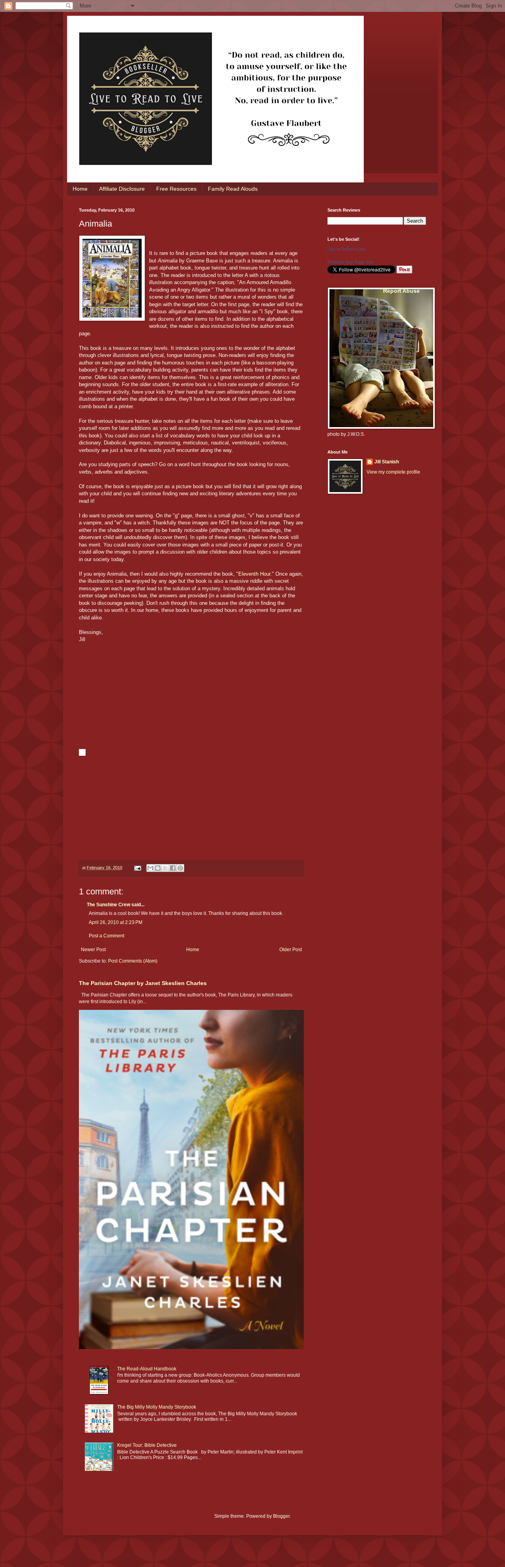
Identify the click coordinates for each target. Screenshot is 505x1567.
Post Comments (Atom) (132, 961)
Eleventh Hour (254, 574)
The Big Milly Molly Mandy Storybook (156, 1407)
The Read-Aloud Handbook (146, 1369)
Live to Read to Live (346, 249)
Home (80, 189)
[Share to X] (165, 868)
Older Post (290, 949)
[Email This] (150, 868)
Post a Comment (106, 936)
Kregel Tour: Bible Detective (147, 1445)
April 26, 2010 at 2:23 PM (115, 922)
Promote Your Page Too (350, 262)
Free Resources (176, 189)
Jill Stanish (386, 462)
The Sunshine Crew (108, 904)
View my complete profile (393, 472)
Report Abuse (401, 291)
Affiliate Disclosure (122, 189)
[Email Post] (137, 867)
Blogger (281, 1516)
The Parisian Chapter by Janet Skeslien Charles (143, 983)
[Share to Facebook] (173, 868)
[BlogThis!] (158, 868)
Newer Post (93, 949)
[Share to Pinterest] (180, 868)
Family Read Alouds (233, 189)
